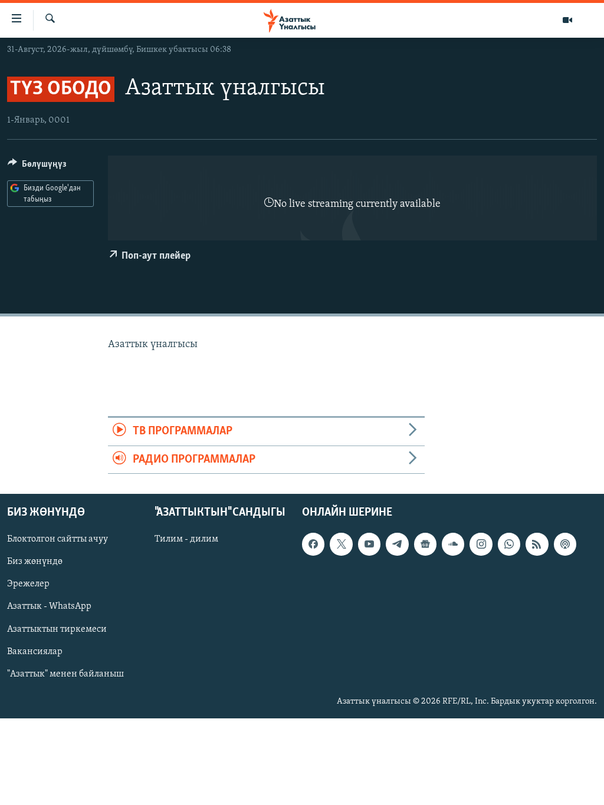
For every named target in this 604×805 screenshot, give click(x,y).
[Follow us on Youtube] (369, 544)
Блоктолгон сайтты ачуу (57, 539)
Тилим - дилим (186, 539)
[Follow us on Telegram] (397, 544)
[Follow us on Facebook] (313, 544)
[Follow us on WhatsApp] (509, 544)
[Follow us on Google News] (425, 544)
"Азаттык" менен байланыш (65, 674)
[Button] (37, 167)
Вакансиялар (35, 651)
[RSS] (537, 544)
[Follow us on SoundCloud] (453, 544)
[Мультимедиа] (567, 20)
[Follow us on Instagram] (481, 544)
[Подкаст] (565, 544)
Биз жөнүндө (35, 561)
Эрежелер (28, 584)
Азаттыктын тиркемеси (57, 629)
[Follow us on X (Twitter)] (341, 544)
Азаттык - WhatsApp (49, 606)
